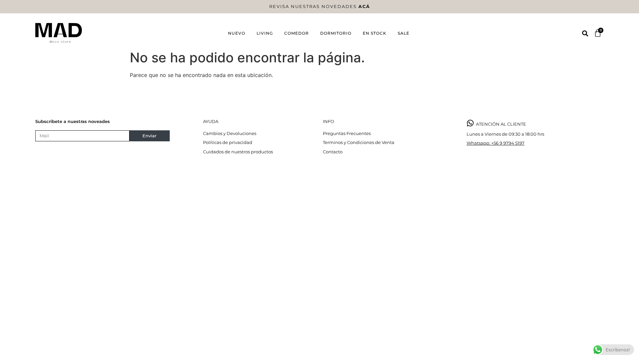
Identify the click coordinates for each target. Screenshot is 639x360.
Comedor (296, 33)
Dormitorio (335, 33)
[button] (584, 33)
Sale (403, 33)
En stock (374, 33)
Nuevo (236, 33)
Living (265, 33)
